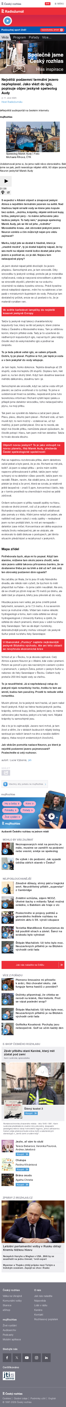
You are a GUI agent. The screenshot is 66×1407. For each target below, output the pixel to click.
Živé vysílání (11, 816)
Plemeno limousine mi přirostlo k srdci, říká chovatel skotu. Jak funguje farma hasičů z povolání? (37, 983)
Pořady (34, 37)
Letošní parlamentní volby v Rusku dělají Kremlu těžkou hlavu (32, 1248)
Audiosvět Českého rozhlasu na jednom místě (25, 831)
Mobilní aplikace (12, 1339)
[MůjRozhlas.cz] (6, 117)
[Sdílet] (8, 192)
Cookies (7, 1398)
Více (46, 37)
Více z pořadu (13, 975)
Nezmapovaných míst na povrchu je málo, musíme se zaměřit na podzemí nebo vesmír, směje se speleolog (40, 848)
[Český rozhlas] (11, 3)
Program (19, 37)
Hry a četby (11, 803)
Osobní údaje (21, 1398)
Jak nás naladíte (43, 1296)
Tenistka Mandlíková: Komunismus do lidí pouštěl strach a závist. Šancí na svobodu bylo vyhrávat (40, 931)
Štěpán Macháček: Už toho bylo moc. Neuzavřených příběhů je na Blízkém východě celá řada (40, 946)
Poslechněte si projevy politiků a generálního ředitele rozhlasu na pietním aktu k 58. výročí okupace (37, 916)
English (52, 1398)
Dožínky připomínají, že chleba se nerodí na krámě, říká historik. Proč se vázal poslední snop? (38, 998)
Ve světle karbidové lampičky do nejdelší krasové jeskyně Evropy (29, 311)
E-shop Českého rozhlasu (21, 1044)
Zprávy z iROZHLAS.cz (18, 1197)
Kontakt (38, 1314)
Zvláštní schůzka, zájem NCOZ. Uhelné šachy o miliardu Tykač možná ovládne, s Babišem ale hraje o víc (40, 901)
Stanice (7, 1305)
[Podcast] (3, 192)
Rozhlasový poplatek (46, 1319)
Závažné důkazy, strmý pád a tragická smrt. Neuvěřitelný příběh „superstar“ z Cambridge (40, 887)
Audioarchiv (9, 1330)
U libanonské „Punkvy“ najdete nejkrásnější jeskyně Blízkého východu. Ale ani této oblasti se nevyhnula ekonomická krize (32, 645)
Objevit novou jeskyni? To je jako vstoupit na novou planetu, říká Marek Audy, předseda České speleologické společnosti (31, 448)
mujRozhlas (8, 794)
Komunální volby (12, 1300)
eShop (6, 1310)
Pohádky (9, 810)
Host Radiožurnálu (12, 101)
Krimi (28, 803)
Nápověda (40, 1300)
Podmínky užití (38, 1398)
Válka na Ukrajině (12, 1296)
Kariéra (38, 1310)
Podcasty (8, 1334)
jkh (29, 760)
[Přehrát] (6, 181)
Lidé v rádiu (40, 1305)
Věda (5, 37)
